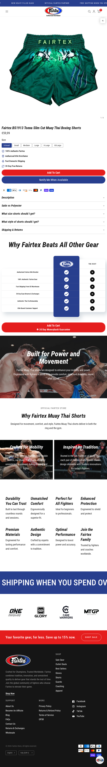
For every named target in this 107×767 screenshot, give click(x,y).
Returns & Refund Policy (50, 710)
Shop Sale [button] (91, 637)
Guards (59, 682)
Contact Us (10, 724)
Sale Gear (60, 660)
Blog (8, 715)
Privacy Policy (45, 706)
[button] (53, 173)
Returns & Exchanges (15, 728)
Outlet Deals (61, 664)
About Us (10, 706)
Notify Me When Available (53, 180)
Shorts (58, 677)
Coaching (60, 686)
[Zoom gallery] (102, 20)
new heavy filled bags (15, 3)
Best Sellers (61, 668)
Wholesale (10, 732)
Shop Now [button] (10, 693)
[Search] (89, 11)
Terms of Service (46, 715)
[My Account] (94, 11)
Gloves (59, 673)
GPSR (41, 719)
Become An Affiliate (14, 710)
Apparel (59, 690)
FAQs (8, 719)
